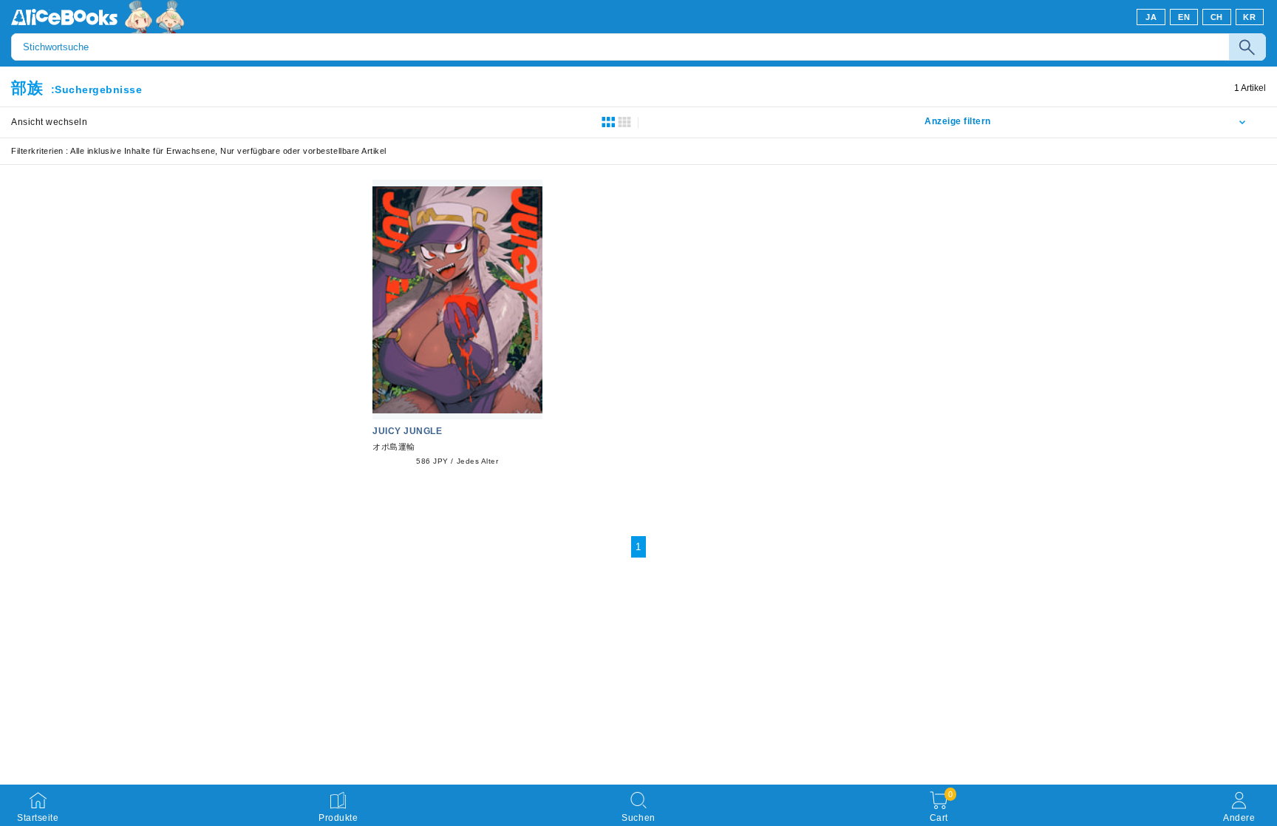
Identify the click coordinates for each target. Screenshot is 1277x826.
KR (1249, 17)
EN (1184, 17)
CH (1216, 17)
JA (1151, 17)
